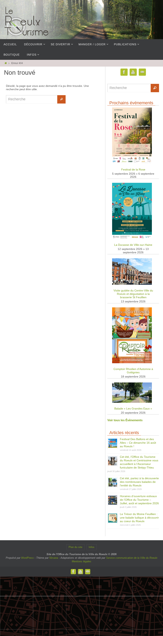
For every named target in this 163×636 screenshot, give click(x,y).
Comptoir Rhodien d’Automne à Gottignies (133, 370)
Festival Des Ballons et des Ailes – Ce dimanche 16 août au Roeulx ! (138, 443)
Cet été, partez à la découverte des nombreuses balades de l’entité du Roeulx (139, 482)
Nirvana (53, 557)
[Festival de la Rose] (132, 162)
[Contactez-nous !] (142, 72)
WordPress (27, 557)
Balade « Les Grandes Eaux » (133, 408)
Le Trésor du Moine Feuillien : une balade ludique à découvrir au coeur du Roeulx (139, 517)
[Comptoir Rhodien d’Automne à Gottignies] (132, 362)
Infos (91, 547)
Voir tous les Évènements (125, 420)
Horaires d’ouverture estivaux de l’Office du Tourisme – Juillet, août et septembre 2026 (139, 500)
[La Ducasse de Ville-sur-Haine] (132, 238)
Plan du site (75, 547)
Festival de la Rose (133, 169)
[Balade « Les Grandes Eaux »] (132, 402)
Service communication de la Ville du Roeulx (131, 557)
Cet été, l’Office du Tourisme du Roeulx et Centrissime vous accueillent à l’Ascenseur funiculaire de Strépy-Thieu (139, 462)
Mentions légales (81, 561)
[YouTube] (133, 72)
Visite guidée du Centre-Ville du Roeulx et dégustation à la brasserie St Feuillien (133, 294)
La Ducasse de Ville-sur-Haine (133, 244)
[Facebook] (124, 72)
